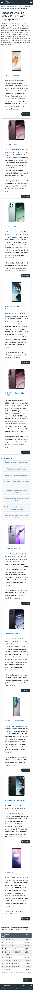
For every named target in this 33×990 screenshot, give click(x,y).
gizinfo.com (15, 986)
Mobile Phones (12, 6)
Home (3, 6)
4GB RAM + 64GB (18, 444)
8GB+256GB (9, 914)
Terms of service (18, 988)
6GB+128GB (18, 271)
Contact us (28, 988)
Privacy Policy (6, 988)
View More (25, 114)
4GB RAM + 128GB (18, 188)
